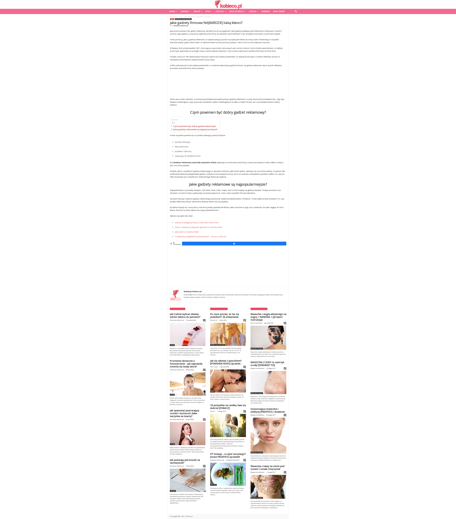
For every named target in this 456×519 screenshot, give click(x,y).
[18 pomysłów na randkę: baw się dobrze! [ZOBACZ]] (228, 425)
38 (285, 368)
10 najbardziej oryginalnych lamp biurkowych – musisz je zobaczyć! (200, 236)
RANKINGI (266, 11)
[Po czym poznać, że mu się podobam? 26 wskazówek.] (228, 334)
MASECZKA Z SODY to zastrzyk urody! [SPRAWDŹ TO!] (267, 364)
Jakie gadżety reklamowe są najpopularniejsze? (195, 129)
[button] (295, 11)
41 (244, 320)
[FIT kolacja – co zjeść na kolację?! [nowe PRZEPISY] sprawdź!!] (228, 474)
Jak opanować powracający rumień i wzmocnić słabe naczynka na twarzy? (184, 413)
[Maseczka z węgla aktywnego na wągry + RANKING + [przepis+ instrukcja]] (268, 337)
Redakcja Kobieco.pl (181, 26)
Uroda (172, 11)
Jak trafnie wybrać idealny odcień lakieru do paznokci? (185, 316)
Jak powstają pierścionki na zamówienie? (185, 461)
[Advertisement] (228, 84)
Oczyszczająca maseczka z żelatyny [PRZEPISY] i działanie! (268, 410)
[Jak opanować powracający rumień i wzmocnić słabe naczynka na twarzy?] (188, 433)
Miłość (197, 11)
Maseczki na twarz (256, 348)
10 (285, 472)
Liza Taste (214, 367)
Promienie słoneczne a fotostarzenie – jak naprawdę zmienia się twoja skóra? (186, 363)
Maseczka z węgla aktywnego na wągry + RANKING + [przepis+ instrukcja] (268, 317)
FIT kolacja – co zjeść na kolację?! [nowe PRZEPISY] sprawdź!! (228, 455)
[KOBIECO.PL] (228, 4)
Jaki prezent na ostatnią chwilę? (187, 232)
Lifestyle (220, 11)
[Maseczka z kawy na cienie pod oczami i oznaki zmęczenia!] (268, 487)
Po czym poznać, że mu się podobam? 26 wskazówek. (224, 316)
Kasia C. (213, 411)
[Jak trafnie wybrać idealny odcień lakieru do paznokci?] (188, 334)
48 (285, 323)
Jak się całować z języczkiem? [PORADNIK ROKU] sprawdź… (226, 362)
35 (244, 367)
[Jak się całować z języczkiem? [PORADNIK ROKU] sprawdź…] (228, 381)
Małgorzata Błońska (257, 368)
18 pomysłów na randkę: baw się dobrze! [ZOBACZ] (228, 407)
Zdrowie (184, 11)
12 (244, 460)
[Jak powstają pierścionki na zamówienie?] (188, 480)
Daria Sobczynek (256, 323)
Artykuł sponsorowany (183, 19)
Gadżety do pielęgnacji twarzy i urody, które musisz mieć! (197, 222)
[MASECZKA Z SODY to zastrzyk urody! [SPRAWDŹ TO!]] (268, 382)
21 (244, 411)
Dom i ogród (279, 11)
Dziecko (252, 11)
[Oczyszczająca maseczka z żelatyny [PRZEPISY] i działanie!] (268, 435)
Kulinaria (213, 485)
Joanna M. (213, 320)
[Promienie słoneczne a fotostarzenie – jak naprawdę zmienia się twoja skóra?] (188, 384)
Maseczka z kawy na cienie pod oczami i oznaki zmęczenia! (267, 468)
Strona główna (173, 16)
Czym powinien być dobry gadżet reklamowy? (194, 126)
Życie (208, 11)
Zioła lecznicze (236, 11)
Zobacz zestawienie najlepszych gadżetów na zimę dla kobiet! (198, 227)
